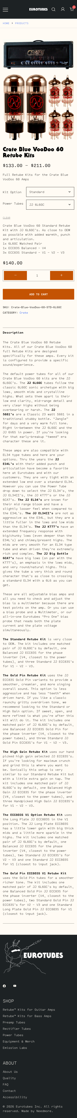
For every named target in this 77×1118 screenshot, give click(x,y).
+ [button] (61, 275)
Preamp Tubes (14, 1022)
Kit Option (12, 192)
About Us (10, 1071)
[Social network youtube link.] (14, 985)
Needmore (43, 1110)
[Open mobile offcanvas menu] (5, 9)
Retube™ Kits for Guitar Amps (29, 1009)
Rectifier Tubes (17, 1028)
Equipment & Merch (19, 1041)
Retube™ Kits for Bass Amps (27, 1015)
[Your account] (63, 9)
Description (13, 332)
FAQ (5, 1084)
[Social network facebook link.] (4, 985)
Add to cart (38, 294)
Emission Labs (15, 1047)
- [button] (15, 275)
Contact (9, 1090)
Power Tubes (13, 203)
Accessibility (15, 1097)
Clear (6, 218)
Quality (9, 1078)
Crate (24, 312)
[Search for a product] (53, 9)
